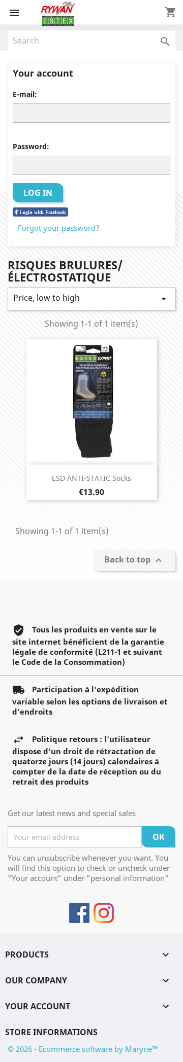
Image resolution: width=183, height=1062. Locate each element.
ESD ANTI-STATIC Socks (91, 478)
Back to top (134, 560)
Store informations (51, 1032)
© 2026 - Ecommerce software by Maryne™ (83, 1049)
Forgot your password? (59, 228)
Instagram (104, 913)
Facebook (79, 913)
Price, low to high (91, 298)
